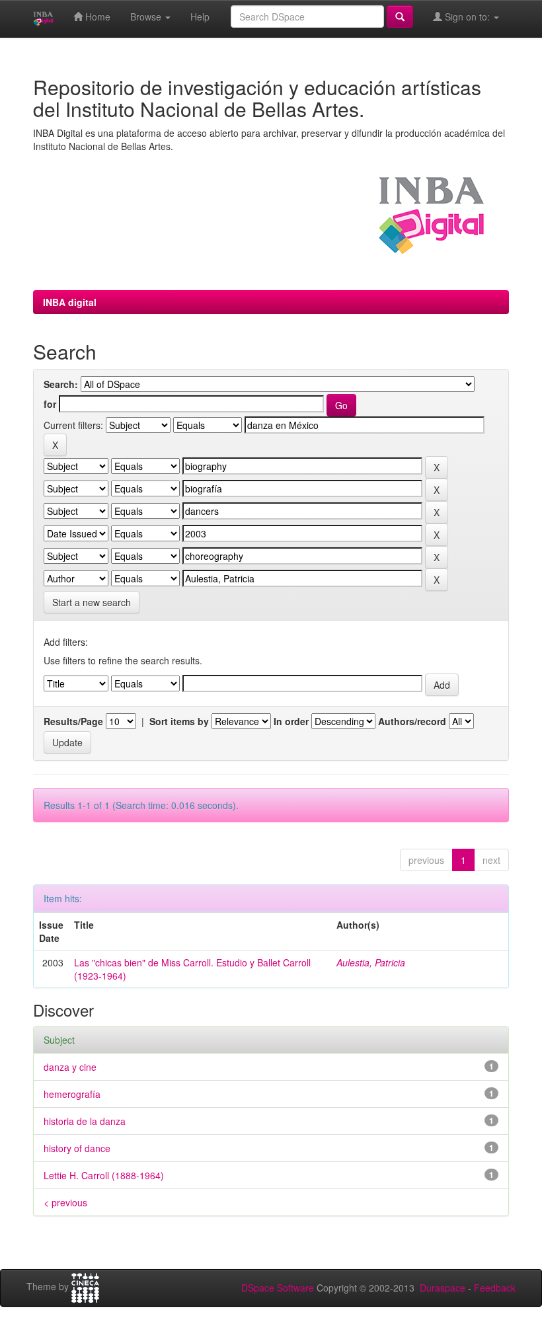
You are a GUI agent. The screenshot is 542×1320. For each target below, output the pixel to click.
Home (96, 16)
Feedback (495, 1287)
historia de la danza (85, 1121)
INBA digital (70, 302)
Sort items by (179, 721)
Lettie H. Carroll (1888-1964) (104, 1175)
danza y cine (70, 1066)
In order (291, 721)
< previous (65, 1202)
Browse (147, 16)
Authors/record (412, 721)
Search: (61, 384)
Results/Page (73, 721)
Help (200, 16)
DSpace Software (277, 1287)
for (50, 403)
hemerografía (72, 1094)
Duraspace (442, 1287)
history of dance (77, 1148)
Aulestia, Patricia (370, 962)
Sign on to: (467, 16)
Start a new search (91, 602)
